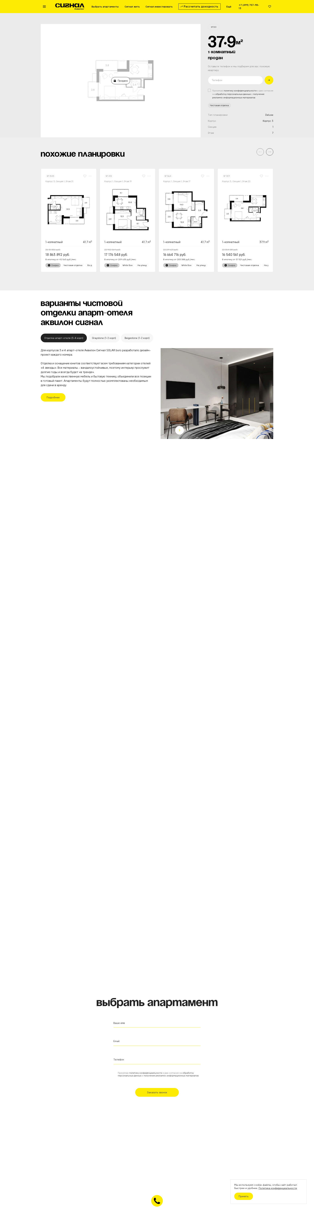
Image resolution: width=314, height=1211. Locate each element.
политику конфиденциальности (240, 90)
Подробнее (53, 397)
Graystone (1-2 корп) (104, 338)
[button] (269, 152)
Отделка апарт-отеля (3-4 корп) (63, 338)
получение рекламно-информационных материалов (171, 1075)
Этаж (211, 133)
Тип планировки (218, 115)
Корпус (212, 121)
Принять (244, 1196)
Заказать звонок (157, 1092)
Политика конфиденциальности (278, 1188)
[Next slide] (179, 430)
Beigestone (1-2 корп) (137, 338)
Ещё (228, 6)
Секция (212, 127)
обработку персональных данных (233, 94)
